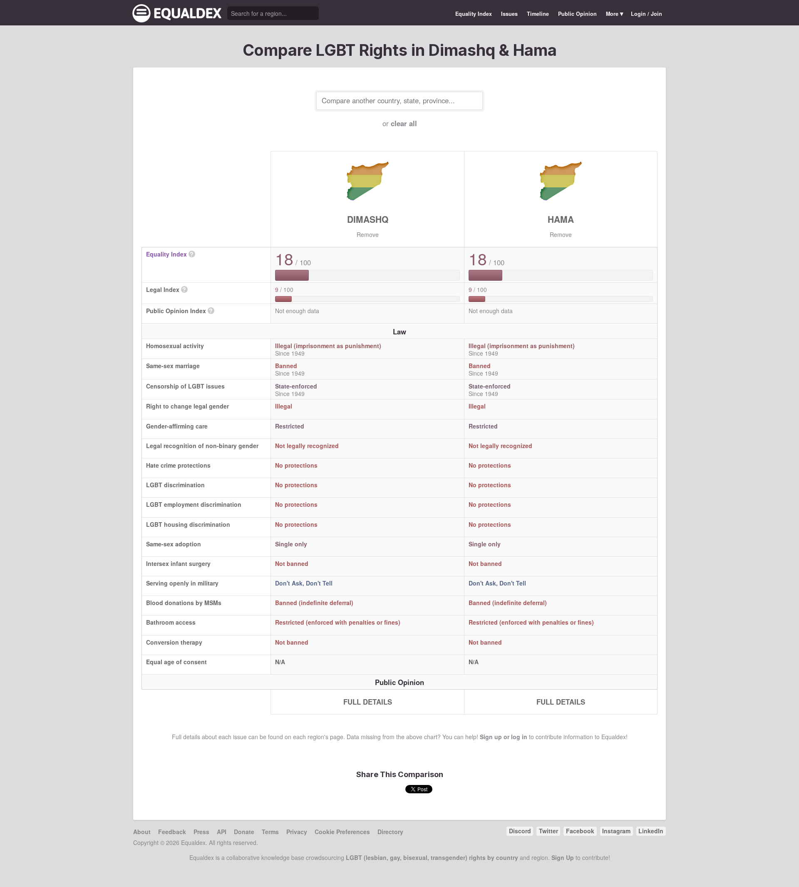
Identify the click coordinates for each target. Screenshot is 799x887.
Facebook (580, 831)
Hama (561, 219)
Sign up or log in (503, 737)
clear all (404, 123)
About (142, 831)
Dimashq (367, 219)
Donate (244, 831)
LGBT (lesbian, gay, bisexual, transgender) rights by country (432, 857)
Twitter (548, 831)
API (221, 831)
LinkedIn (650, 831)
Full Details (367, 702)
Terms (270, 831)
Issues (509, 13)
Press (201, 831)
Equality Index (473, 13)
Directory (390, 831)
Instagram (616, 831)
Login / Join (646, 13)
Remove (368, 234)
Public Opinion (577, 13)
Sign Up (562, 857)
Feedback (172, 831)
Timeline (538, 13)
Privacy (296, 831)
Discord (520, 831)
